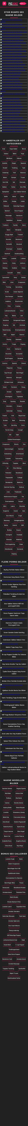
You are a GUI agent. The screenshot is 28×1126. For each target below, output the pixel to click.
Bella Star (6, 817)
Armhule (22, 325)
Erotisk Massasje (14, 964)
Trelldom (5, 225)
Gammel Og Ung (9, 487)
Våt (14, 325)
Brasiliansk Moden (20, 887)
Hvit (12, 415)
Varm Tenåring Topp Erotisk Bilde (14, 698)
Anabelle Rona (6, 841)
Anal (3, 149)
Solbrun (21, 487)
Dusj (4, 401)
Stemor (22, 334)
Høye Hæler (13, 149)
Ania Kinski (6, 822)
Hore (23, 425)
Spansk (14, 363)
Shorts (16, 444)
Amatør (9, 392)
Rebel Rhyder (20, 807)
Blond (24, 149)
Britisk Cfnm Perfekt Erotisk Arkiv (14, 681)
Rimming (22, 420)
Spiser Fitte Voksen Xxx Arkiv (14, 741)
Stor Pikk (23, 187)
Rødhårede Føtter (14, 873)
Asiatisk (4, 163)
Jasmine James (7, 788)
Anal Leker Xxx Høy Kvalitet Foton (14, 734)
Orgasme (6, 511)
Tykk (23, 168)
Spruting (14, 425)
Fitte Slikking (17, 468)
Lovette (5, 812)
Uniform (22, 263)
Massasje (9, 215)
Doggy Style (9, 234)
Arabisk (19, 249)
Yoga (22, 153)
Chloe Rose (8, 845)
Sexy (15, 277)
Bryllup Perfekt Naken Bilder (14, 570)
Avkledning (7, 454)
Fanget (20, 501)
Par (23, 496)
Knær (21, 544)
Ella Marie (19, 798)
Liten (12, 282)
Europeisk (19, 354)
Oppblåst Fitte (21, 906)
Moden (19, 220)
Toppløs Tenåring (8, 968)
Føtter (13, 187)
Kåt (10, 435)
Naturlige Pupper (18, 206)
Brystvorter (19, 301)
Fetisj (13, 263)
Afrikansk (21, 382)
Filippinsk (10, 368)
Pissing (9, 339)
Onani (5, 387)
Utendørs (9, 406)
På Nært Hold (8, 382)
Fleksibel (8, 473)
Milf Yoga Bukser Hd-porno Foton (14, 715)
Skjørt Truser (14, 973)
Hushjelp (19, 535)
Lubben (23, 258)
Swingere (9, 535)
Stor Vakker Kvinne (20, 191)
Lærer (13, 506)
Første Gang (9, 430)
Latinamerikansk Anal (10, 940)
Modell (5, 168)
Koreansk (20, 549)
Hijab (23, 940)
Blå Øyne (9, 158)
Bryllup (9, 530)
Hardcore (19, 215)
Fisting (19, 411)
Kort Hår (5, 182)
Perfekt (20, 296)
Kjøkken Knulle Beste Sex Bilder (14, 690)
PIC (13, 3)
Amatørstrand (7, 892)
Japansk (23, 163)
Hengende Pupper (19, 320)
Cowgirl (20, 430)
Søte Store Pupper (14, 954)
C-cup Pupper (19, 945)
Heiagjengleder (19, 520)
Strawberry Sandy (19, 812)
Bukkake (18, 339)
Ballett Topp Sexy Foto (14, 647)
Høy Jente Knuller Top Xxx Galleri (14, 664)
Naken (4, 258)
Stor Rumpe (9, 296)
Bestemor (19, 239)
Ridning (5, 268)
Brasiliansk (19, 473)
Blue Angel (21, 831)
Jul (7, 468)
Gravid (16, 511)
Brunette (8, 354)
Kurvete (8, 239)
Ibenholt (7, 253)
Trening (8, 287)
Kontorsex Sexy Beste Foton (14, 577)
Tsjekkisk (20, 396)
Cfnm (21, 311)
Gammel (20, 449)
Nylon (8, 230)
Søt (14, 182)
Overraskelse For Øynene (14, 878)
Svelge (14, 201)
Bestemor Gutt (7, 959)
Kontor (5, 344)
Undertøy (5, 172)
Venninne (6, 320)
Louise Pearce (19, 836)
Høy (6, 315)
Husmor (4, 363)
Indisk (23, 201)
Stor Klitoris (10, 515)
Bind (24, 463)
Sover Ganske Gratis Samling (14, 632)
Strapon (19, 406)
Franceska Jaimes (19, 817)
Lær (21, 315)
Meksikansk (8, 549)
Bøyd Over (22, 415)
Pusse (21, 883)
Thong (19, 368)
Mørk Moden (14, 897)
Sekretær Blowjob (8, 916)
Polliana (8, 798)
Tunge (14, 344)
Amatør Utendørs (14, 911)
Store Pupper (18, 211)
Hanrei (15, 525)
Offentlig (5, 463)
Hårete (19, 158)
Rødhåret (9, 220)
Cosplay (17, 306)
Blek (4, 282)
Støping (14, 554)
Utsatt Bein (7, 945)
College (19, 477)
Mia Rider (8, 793)
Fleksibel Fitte (20, 892)
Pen (24, 444)
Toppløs (15, 463)
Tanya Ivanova (8, 831)
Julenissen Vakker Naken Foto (14, 640)
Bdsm (5, 177)
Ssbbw (6, 153)
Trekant (20, 234)
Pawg (23, 387)
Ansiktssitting (19, 253)
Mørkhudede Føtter (14, 978)
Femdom (14, 387)
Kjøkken (18, 392)
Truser (23, 177)
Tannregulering (10, 544)
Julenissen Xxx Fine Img (14, 748)
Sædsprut (18, 349)
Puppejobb (9, 477)
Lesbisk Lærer (7, 906)
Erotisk (5, 420)
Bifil (22, 525)
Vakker (4, 187)
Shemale (22, 182)
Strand (23, 363)
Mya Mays (20, 845)
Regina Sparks (21, 788)
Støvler (5, 263)
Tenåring (15, 168)
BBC (5, 334)
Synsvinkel (5, 277)
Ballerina (20, 482)
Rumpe (13, 177)
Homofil (10, 273)
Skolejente (8, 482)
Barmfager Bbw (10, 883)
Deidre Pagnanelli (19, 822)
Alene (14, 196)
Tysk (5, 425)
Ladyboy (8, 301)
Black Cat (7, 836)
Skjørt (13, 334)
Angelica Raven (21, 841)
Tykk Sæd (22, 916)
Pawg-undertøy (14, 930)
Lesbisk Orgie (10, 859)
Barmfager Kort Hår (14, 868)
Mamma (23, 172)
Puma (23, 268)
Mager (14, 163)
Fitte (9, 306)
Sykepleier (5, 191)
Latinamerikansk (10, 311)
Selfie (6, 196)
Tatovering (18, 458)
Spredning (18, 287)
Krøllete (14, 268)
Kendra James (18, 803)
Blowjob (19, 377)
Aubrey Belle (7, 807)
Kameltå (9, 244)
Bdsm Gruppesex (14, 864)
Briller (5, 201)
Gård (4, 506)
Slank (21, 859)
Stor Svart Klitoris (14, 925)
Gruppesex (21, 282)
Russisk (22, 401)
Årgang (23, 344)
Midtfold (19, 539)
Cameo (7, 803)
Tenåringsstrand (14, 949)
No (22, 3)
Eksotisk (22, 506)
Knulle (7, 292)
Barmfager (19, 373)
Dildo (19, 273)
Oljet (17, 435)
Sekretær (9, 411)
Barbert (7, 211)
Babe (22, 196)
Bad (13, 420)
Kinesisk (9, 539)
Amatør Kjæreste (14, 921)
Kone (8, 349)
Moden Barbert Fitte (14, 902)
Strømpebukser (20, 330)
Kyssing (13, 401)
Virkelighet (8, 396)
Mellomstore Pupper (10, 496)
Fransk (5, 415)
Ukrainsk (20, 358)
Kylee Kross (21, 826)
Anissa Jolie (19, 793)
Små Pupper (9, 358)
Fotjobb (8, 458)
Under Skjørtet (18, 292)
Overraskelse (9, 501)
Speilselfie (22, 968)
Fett (14, 172)
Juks (23, 511)
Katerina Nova (8, 826)
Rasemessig (6, 330)
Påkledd (6, 206)
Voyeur (18, 530)
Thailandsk (17, 492)
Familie (15, 225)
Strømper (9, 249)
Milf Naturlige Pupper (14, 935)
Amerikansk (20, 454)
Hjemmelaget (9, 449)
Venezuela (5, 887)
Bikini (14, 153)
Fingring (5, 325)
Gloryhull (19, 244)
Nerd (24, 225)
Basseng (6, 520)
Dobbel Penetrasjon (14, 439)
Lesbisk (13, 258)
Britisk (23, 277)
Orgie (20, 515)
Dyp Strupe (8, 373)
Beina (14, 315)
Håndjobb (18, 230)
